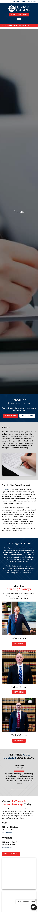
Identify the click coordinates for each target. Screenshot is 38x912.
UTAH (23, 2)
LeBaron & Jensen (18, 566)
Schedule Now (10, 416)
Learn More (19, 644)
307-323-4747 (7, 848)
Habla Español (27, 416)
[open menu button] (19, 20)
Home (4, 25)
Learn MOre (19, 692)
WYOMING (16, 2)
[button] (34, 907)
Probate (5, 490)
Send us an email (11, 854)
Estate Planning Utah (14, 25)
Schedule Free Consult (19, 14)
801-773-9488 (32, 1)
